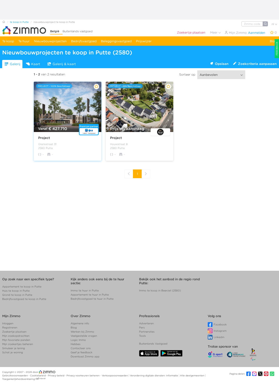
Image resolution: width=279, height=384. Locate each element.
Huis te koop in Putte (16, 290)
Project (44, 138)
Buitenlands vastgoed (78, 31)
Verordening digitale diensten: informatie (154, 375)
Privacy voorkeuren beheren (83, 375)
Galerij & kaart (64, 64)
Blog (273, 41)
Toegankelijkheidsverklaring (18, 379)
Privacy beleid (56, 375)
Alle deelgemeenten (192, 375)
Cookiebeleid (38, 375)
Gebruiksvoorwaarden (15, 375)
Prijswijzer (144, 41)
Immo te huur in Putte (85, 290)
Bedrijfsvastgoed (84, 41)
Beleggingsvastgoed (116, 41)
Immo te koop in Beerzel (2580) (160, 290)
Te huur (24, 41)
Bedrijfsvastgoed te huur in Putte (92, 298)
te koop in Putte (19, 22)
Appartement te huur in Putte (90, 294)
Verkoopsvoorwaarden (115, 375)
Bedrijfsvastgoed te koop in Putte (24, 299)
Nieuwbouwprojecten (50, 41)
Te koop (8, 41)
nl (273, 24)
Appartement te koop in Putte (21, 286)
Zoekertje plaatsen (191, 32)
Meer (214, 32)
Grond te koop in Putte (17, 294)
